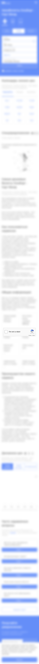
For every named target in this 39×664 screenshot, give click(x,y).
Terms (33, 335)
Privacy (30, 335)
